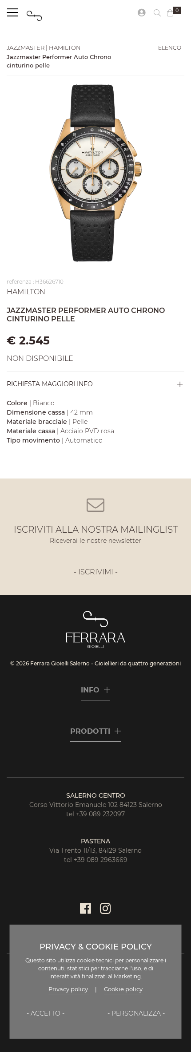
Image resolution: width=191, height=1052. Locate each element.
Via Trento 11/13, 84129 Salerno (95, 850)
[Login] (141, 13)
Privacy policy (68, 989)
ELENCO (169, 47)
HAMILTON (26, 292)
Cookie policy (123, 989)
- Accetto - (45, 1013)
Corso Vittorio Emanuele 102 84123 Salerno (95, 805)
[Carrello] (170, 13)
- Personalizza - (136, 1013)
